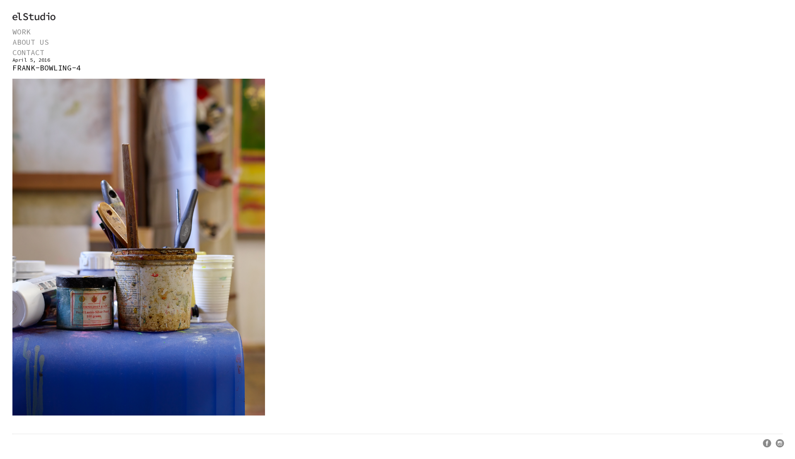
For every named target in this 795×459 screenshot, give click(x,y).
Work (21, 31)
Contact (28, 52)
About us (30, 42)
